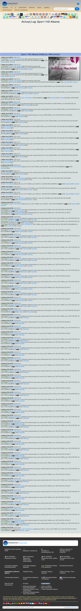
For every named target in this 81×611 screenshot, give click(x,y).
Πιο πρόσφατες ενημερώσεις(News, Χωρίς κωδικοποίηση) (28, 559)
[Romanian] (44, 603)
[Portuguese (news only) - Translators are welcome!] (17, 603)
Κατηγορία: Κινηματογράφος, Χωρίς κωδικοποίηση (31, 592)
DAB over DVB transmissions (9, 584)
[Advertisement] (40, 38)
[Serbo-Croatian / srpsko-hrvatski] (42, 603)
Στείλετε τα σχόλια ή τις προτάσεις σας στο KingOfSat (66, 550)
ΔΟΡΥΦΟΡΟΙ (22, 7)
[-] (15, 7)
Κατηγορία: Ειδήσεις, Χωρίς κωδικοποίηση (31, 589)
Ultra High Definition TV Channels (49, 578)
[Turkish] (37, 603)
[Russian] (39, 603)
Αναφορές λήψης (28, 571)
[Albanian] (48, 603)
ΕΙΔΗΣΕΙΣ (5, 7)
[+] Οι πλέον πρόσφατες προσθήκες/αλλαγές (11, 566)
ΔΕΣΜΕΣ (46, 7)
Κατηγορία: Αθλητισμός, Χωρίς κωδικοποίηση (29, 587)
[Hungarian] (46, 603)
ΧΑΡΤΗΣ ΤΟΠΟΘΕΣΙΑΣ (21, 10)
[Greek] (30, 603)
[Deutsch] (10, 603)
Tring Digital (4, 59)
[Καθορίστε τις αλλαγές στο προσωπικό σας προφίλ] (78, 4)
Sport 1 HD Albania (15, 59)
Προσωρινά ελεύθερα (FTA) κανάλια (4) (49, 566)
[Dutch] (8, 603)
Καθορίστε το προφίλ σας (30, 551)
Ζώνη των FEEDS (46, 586)
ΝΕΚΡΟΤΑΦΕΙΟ (7, 10)
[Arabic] (35, 603)
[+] (11, 7)
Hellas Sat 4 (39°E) (7, 57)
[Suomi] (33, 603)
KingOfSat (72, 607)
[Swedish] (13, 603)
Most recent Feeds (46, 587)
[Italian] (22, 603)
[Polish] (24, 603)
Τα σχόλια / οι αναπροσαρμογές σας (47, 551)
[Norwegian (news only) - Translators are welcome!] (15, 603)
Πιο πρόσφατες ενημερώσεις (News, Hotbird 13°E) (49, 558)
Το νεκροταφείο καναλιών (12, 577)
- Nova (72, 571)
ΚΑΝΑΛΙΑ (31, 7)
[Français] (6, 603)
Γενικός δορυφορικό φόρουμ (49, 589)
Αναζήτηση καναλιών (67, 565)
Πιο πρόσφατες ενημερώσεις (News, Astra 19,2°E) (67, 558)
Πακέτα (39, 7)
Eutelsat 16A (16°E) (7, 165)
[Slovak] (28, 603)
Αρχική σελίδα (23, 543)
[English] (4, 603)
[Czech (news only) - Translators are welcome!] (26, 603)
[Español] (19, 603)
